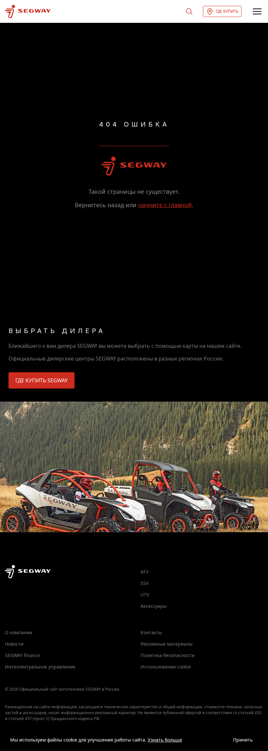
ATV (144, 572)
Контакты (151, 632)
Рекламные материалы (167, 644)
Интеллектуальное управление (40, 667)
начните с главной (165, 205)
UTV (145, 594)
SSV (144, 583)
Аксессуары (154, 606)
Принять (243, 740)
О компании (18, 632)
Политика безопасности (167, 655)
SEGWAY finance (22, 655)
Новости (14, 644)
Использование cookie (166, 667)
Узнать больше (165, 740)
